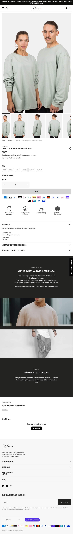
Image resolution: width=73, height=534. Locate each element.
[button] (70, 148)
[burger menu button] (3, 8)
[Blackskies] (36, 8)
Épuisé (36, 191)
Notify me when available (70, 267)
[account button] (66, 8)
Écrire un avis (36, 428)
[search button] (7, 8)
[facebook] (3, 486)
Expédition (13, 155)
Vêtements (10, 140)
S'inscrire (62, 502)
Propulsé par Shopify (19, 532)
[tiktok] (11, 486)
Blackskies (10, 532)
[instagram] (7, 486)
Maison (3, 140)
